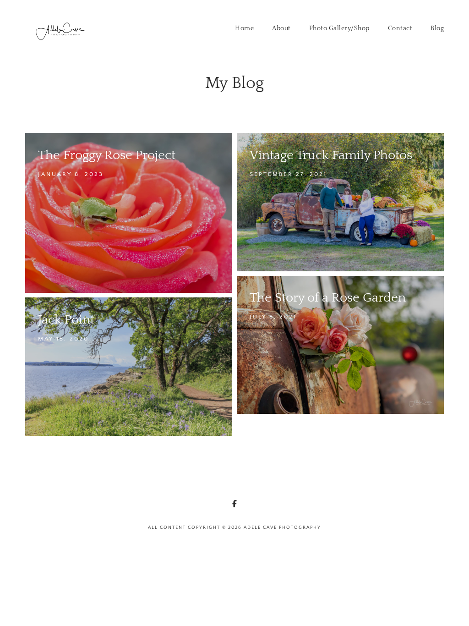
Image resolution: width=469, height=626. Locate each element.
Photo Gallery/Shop (339, 28)
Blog (437, 28)
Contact (400, 28)
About (281, 28)
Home (244, 28)
